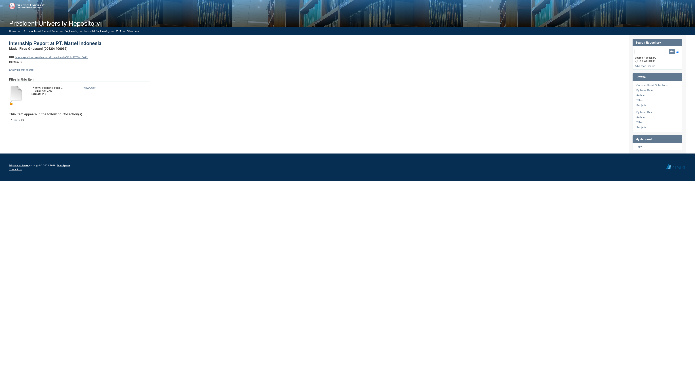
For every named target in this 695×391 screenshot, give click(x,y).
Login (638, 146)
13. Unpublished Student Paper (40, 31)
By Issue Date (644, 90)
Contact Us (15, 169)
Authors (640, 95)
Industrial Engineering (96, 31)
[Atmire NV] (676, 167)
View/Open (89, 87)
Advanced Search (645, 66)
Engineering (71, 31)
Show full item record (21, 70)
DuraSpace (63, 165)
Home (12, 31)
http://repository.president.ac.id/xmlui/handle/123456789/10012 (51, 57)
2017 (118, 31)
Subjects (641, 105)
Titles (639, 100)
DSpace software (19, 165)
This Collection (646, 60)
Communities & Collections (651, 85)
